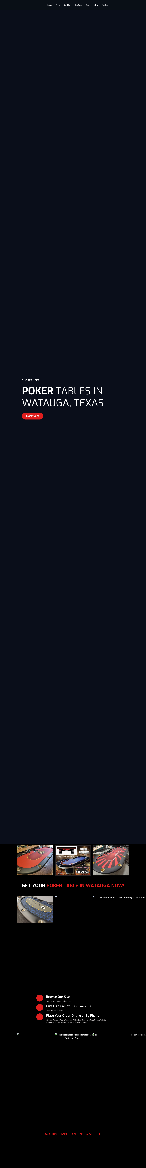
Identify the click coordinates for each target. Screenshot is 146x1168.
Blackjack (67, 5)
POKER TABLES (32, 579)
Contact (105, 5)
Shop (96, 5)
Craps (88, 5)
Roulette (78, 5)
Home (49, 5)
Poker (58, 5)
